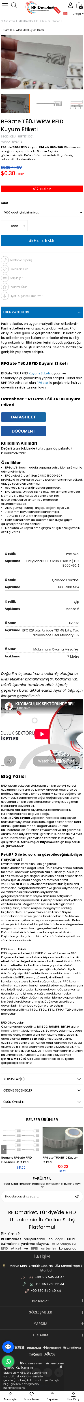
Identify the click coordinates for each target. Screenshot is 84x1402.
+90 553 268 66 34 (49, 1284)
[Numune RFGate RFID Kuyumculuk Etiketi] (21, 1140)
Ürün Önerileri (14, 1102)
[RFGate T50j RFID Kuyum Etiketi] (63, 1140)
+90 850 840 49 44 (46, 1291)
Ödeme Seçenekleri (18, 1090)
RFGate (47, 1051)
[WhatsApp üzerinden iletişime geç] (8, 1361)
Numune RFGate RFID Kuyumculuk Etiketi (16, 1159)
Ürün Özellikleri (16, 312)
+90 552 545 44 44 (50, 1277)
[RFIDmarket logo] (42, 8)
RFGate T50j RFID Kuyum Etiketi (60, 1159)
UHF (8, 884)
